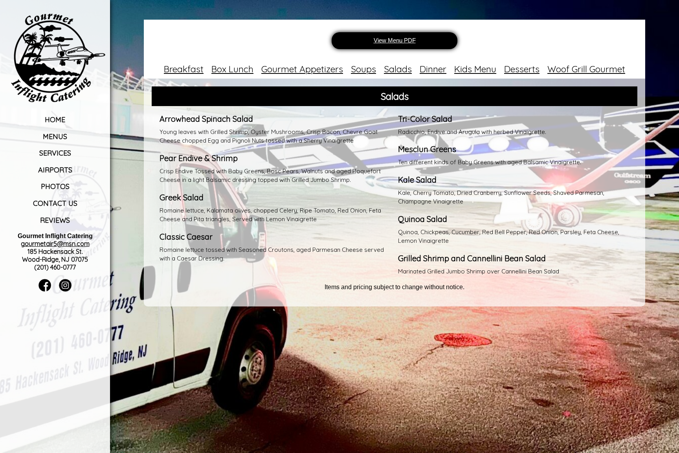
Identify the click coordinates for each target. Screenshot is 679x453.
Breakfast (184, 69)
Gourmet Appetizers (302, 69)
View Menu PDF (395, 40)
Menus (55, 136)
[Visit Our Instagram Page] (65, 289)
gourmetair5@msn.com (55, 244)
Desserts (522, 69)
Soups (363, 69)
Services (55, 153)
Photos (55, 186)
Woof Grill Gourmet (586, 69)
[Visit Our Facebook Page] (45, 289)
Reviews (55, 220)
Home (55, 119)
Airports (55, 169)
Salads (398, 69)
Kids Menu (475, 69)
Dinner (433, 69)
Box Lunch (232, 69)
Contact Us (55, 203)
